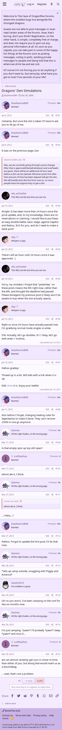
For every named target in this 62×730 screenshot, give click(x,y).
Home (5, 718)
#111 (58, 494)
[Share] (52, 116)
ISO (47, 115)
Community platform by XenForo (28, 724)
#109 (58, 442)
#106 (58, 319)
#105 (58, 278)
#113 (58, 565)
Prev (29, 680)
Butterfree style (12, 710)
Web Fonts (22, 727)
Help (51, 715)
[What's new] (51, 4)
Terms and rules (23, 715)
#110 (58, 468)
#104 (58, 249)
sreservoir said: (11, 501)
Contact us (7, 715)
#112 (58, 535)
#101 (58, 115)
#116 (58, 654)
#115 (58, 624)
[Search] (58, 4)
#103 (58, 205)
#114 (58, 595)
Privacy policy (40, 715)
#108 (58, 409)
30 (39, 335)
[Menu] (4, 4)
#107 (58, 362)
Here (10, 385)
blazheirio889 (10, 95)
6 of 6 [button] (39, 680)
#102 (58, 145)
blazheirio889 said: (13, 159)
